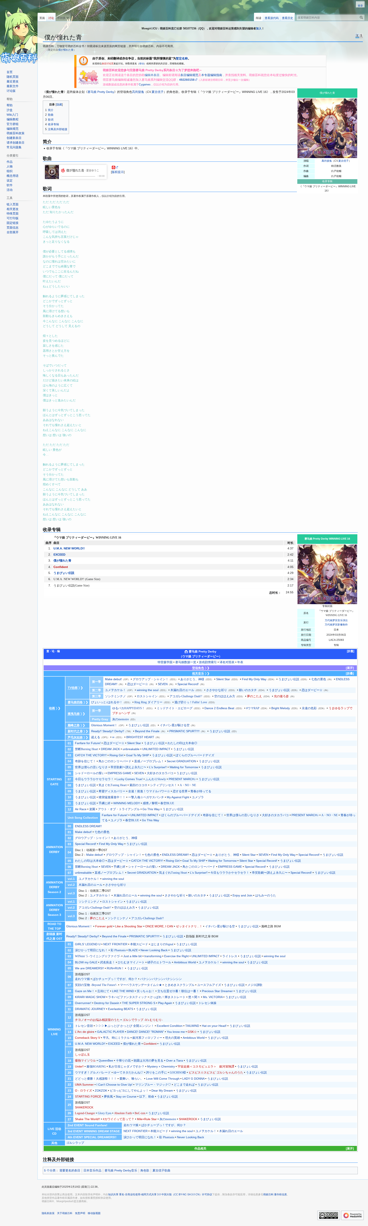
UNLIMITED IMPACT (156, 749)
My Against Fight (178, 797)
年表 (240, 662)
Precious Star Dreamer (217, 991)
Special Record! (188, 684)
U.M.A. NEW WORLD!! (69, 548)
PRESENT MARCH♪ (182, 779)
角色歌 (144, 1170)
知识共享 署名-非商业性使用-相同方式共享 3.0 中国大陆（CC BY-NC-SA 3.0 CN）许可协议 (160, 1194)
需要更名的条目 (69, 1170)
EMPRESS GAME (119, 773)
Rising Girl (116, 755)
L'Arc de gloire (84, 1031)
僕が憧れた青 (65, 49)
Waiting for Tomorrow (184, 767)
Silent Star (223, 679)
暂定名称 (182, 58)
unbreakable (131, 749)
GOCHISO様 (178, 1072)
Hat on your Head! (214, 1025)
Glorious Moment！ (104, 725)
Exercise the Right (176, 956)
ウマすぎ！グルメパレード (93, 1072)
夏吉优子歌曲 (161, 1170)
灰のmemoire (168, 1119)
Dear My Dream (162, 1090)
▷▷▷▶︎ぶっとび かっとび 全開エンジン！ (125, 1025)
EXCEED (59, 554)
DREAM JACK (110, 749)
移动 (141, 63)
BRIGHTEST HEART (140, 737)
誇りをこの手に (156, 1072)
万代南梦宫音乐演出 (336, 620)
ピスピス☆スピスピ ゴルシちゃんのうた (216, 1072)
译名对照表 (227, 662)
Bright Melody (280, 708)
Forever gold (103, 926)
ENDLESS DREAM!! (88, 826)
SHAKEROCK (84, 1107)
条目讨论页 (108, 63)
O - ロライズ (83, 1090)
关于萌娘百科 (64, 1213)
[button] (63, 17)
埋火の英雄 (172, 1037)
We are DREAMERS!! (89, 968)
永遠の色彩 (309, 708)
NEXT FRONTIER (115, 944)
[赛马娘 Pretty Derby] (88, 77)
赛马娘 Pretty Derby (101, 92)
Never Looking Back (154, 950)
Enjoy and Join (242, 895)
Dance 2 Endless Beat (219, 708)
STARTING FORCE (88, 1096)
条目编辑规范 (189, 75)
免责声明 (80, 1213)
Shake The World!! (87, 1119)
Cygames (145, 84)
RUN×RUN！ (115, 968)
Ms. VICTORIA (213, 997)
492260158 (186, 79)
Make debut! (113, 679)
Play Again (165, 1003)
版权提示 (118, 172)
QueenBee (106, 1060)
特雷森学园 (165, 662)
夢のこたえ (254, 696)
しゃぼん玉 (82, 1054)
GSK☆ (192, 1031)
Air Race (80, 809)
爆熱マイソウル (85, 1060)
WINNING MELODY (126, 803)
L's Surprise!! (158, 767)
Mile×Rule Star (147, 1119)
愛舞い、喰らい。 (131, 1078)
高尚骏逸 (327, 160)
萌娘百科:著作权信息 (275, 1194)
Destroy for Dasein (106, 1003)
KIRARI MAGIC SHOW (90, 997)
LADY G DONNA (193, 1078)
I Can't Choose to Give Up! (114, 1084)
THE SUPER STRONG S (138, 1003)
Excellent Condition (170, 1025)
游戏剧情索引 (208, 662)
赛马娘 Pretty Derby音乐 (121, 1170)
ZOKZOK (101, 1090)
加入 (259, 28)
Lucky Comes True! (129, 779)
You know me (176, 1031)
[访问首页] (18, 32)
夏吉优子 (343, 160)
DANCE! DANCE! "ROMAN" (145, 1031)
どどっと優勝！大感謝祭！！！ (96, 1078)
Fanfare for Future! (88, 743)
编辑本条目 (152, 75)
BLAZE (133, 950)
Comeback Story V (87, 1037)
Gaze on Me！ (85, 991)
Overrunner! (83, 1003)
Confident (60, 567)
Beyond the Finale (147, 731)
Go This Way (151, 809)
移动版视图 (94, 1213)
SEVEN (163, 684)
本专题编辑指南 (211, 75)
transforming (152, 956)
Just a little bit (132, 956)
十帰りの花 (123, 1060)
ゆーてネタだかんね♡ (128, 1072)
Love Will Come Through (163, 1078)
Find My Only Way (254, 679)
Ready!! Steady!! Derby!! (107, 731)
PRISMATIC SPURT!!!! (184, 731)
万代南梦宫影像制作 (336, 624)
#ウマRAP (252, 708)
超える (95, 737)
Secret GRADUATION (181, 761)
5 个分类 (50, 1170)
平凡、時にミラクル (116, 1037)
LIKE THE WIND (123, 991)
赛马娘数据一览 (185, 662)
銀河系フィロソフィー (147, 1037)
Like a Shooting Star (128, 926)
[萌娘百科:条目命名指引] (83, 60)
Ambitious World (185, 962)
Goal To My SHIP (137, 755)
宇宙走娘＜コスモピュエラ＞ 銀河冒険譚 (206, 1066)
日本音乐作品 (92, 1170)
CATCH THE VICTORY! (91, 755)
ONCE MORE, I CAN (159, 926)
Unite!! (79, 1066)
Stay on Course (126, 1096)
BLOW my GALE (86, 962)
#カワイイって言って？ (118, 1119)
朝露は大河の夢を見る (148, 1060)
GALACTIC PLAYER (110, 1031)
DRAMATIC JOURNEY (90, 1009)
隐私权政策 (48, 1213)
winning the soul (147, 690)
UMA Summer (84, 1084)
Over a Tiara (174, 1060)
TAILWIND (192, 1025)
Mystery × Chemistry (161, 1066)
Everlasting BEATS (120, 1009)
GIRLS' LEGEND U (88, 944)
